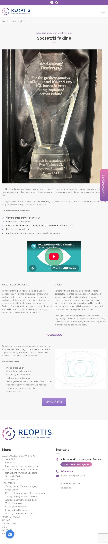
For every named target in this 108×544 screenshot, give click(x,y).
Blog (4, 527)
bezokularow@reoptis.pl (72, 475)
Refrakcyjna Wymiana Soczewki (21, 473)
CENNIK (6, 520)
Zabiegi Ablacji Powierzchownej (21, 496)
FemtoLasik (11, 462)
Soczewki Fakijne (13, 476)
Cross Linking (12, 489)
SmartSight (10, 459)
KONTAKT (7, 530)
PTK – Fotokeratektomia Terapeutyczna (25, 493)
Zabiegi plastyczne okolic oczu (21, 500)
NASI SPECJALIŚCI (11, 517)
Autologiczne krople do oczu (20, 513)
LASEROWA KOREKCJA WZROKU (18, 456)
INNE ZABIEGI (8, 483)
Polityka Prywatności (70, 483)
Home (4, 21)
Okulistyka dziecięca (15, 506)
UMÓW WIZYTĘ (54, 401)
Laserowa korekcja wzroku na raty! (22, 466)
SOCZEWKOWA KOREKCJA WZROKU (20, 469)
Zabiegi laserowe (14, 503)
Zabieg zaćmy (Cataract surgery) (21, 486)
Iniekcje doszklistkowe (16, 510)
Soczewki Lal (11, 479)
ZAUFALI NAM (9, 523)
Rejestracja (65, 488)
